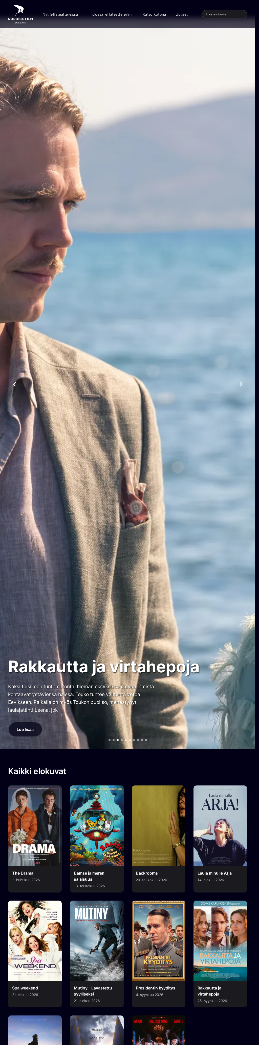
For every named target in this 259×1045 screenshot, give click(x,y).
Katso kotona (154, 14)
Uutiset (182, 14)
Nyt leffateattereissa (60, 14)
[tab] (110, 740)
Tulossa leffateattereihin (111, 14)
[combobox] (224, 14)
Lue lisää (25, 729)
